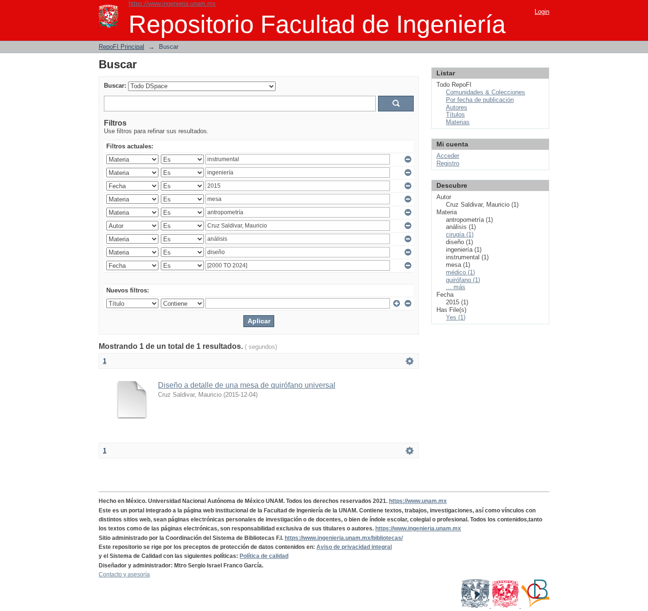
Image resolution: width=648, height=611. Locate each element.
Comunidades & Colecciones (485, 92)
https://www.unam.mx (418, 501)
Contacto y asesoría (124, 574)
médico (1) (460, 272)
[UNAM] (476, 605)
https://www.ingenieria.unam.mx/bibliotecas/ (344, 538)
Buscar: (115, 85)
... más (455, 287)
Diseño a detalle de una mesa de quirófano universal (246, 385)
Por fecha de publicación (480, 99)
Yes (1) (455, 317)
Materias (458, 122)
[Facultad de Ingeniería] (506, 605)
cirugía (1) (459, 234)
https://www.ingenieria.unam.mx (172, 3)
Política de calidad (264, 556)
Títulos (455, 114)
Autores (456, 107)
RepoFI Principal (121, 46)
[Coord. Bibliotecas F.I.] (535, 605)
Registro (447, 163)
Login (542, 11)
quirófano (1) (463, 279)
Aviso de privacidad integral (354, 547)
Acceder (447, 155)
